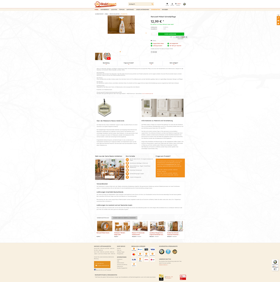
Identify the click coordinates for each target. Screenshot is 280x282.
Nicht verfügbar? (174, 63)
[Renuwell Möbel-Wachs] (105, 226)
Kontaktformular (170, 164)
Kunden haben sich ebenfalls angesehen (124, 217)
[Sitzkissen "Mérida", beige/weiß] (122, 226)
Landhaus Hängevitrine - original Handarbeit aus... (157, 233)
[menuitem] (141, 4)
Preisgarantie (120, 253)
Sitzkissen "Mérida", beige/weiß (119, 233)
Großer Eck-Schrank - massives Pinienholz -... (173, 233)
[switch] (275, 269)
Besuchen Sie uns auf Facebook (103, 270)
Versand (151, 63)
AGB (118, 261)
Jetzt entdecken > (110, 177)
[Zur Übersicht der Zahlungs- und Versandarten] (134, 249)
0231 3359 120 (178, 166)
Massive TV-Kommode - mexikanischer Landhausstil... (138, 233)
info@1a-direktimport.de (103, 265)
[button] (180, 37)
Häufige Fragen (120, 252)
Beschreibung (106, 63)
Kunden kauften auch (103, 217)
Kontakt (119, 248)
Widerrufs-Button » (163, 265)
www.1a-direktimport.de (147, 93)
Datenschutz (120, 266)
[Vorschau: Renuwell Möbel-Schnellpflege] (98, 56)
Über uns (119, 250)
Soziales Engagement (122, 268)
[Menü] (278, 260)
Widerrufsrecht (120, 262)
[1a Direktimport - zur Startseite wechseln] (106, 4)
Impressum (119, 259)
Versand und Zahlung (122, 264)
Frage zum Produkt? (129, 63)
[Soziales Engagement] (183, 277)
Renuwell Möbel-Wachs (103, 233)
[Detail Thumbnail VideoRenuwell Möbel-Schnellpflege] (107, 56)
